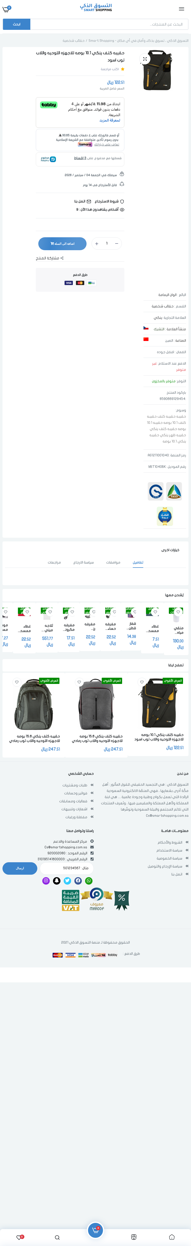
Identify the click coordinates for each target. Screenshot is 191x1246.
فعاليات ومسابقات (73, 801)
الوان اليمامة (167, 295)
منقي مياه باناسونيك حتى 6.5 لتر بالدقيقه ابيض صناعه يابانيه (176, 630)
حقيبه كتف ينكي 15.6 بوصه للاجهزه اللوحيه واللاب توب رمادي (97, 738)
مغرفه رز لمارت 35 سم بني (90, 626)
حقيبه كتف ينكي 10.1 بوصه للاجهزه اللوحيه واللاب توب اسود (159, 737)
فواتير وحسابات (75, 793)
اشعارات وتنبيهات (74, 809)
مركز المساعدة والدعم (70, 841)
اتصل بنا (176, 874)
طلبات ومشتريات (74, 785)
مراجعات (54, 562)
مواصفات (113, 562)
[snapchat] (56, 881)
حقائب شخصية (74, 41)
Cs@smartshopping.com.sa (167, 815)
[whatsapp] (89, 881)
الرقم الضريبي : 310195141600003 (62, 859)
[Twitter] (67, 881)
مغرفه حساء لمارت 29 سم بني (110, 626)
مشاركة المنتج (47, 258)
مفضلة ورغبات (76, 817)
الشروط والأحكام (170, 842)
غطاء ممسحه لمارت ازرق (152, 628)
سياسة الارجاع (83, 562)
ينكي (158, 318)
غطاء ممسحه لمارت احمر (24, 628)
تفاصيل (138, 562)
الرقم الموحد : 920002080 (67, 853)
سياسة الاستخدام (169, 850)
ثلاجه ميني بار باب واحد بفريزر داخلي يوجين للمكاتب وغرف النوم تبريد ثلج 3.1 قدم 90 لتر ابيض (47, 628)
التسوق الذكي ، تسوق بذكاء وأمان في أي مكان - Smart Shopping (139, 41)
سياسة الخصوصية (169, 858)
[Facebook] (78, 881)
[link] (178, 612)
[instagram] (46, 881)
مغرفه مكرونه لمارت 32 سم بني (69, 627)
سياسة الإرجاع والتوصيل (165, 866)
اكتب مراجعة (110, 69)
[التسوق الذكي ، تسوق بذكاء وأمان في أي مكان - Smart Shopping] (95, 9)
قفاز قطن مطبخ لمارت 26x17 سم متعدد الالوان (131, 626)
